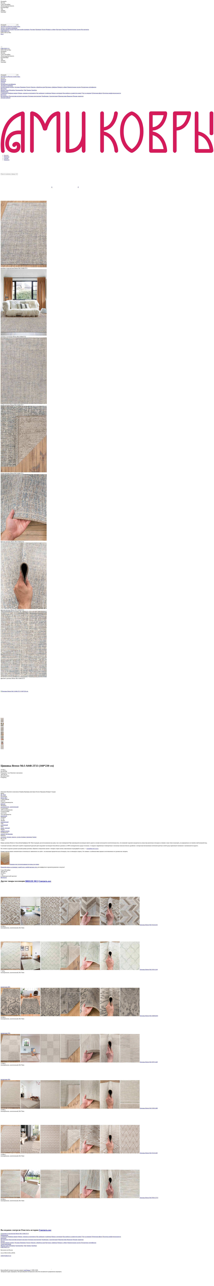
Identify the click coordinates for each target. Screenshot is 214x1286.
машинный (4, 816)
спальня (8, 837)
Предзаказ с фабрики (51, 87)
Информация (4, 91)
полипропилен (5, 807)
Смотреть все (45, 881)
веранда (14, 837)
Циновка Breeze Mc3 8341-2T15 (149, 1197)
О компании (4, 93)
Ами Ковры (26, 1270)
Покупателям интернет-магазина (18, 96)
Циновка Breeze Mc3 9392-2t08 (149, 1108)
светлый (7, 828)
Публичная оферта (97, 93)
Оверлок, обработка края (38, 87)
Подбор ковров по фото (7, 29)
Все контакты (85, 29)
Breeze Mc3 (4, 798)
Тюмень (28, 90)
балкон (34, 837)
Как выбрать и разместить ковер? (72, 93)
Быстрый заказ (5, 776)
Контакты (3, 94)
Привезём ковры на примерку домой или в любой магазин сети (19, 867)
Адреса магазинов (6, 1244)
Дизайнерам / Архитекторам (49, 96)
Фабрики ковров (12, 93)
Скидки (3, 82)
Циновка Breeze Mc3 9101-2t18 (149, 969)
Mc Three (3, 795)
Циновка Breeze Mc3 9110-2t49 (148, 1153)
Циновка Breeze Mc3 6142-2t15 (149, 925)
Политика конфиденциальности (112, 93)
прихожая (29, 837)
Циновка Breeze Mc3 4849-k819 (149, 1015)
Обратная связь (62, 96)
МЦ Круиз (4, 877)
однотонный (4, 825)
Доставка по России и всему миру (10, 26)
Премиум (3, 79)
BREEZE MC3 (31, 881)
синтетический (14, 807)
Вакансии (70, 96)
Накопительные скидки (74, 29)
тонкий (3, 834)
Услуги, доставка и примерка (9, 28)
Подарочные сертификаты (8, 84)
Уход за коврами (86, 93)
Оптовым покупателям (34, 96)
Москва (3, 90)
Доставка (32, 29)
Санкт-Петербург (10, 90)
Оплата (44, 29)
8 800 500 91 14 (5, 31)
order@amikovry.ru (6, 1255)
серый (2, 828)
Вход (2, 34)
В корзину (4, 777)
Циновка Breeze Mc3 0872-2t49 (149, 1062)
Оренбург (34, 90)
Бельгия (3, 804)
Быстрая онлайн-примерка (22, 29)
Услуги (3, 1241)
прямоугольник (5, 831)
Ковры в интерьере (57, 93)
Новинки (3, 81)
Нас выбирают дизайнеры (43, 93)
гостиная (3, 837)
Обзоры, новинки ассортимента (27, 93)
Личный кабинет (5, 97)
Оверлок (64, 29)
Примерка (38, 29)
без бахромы (9, 834)
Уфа (25, 90)
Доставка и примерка (7, 85)
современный (4, 822)
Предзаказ (59, 29)
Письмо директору (78, 96)
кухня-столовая (21, 837)
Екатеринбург (19, 90)
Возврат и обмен (51, 29)
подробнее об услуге (92, 848)
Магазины (4, 88)
